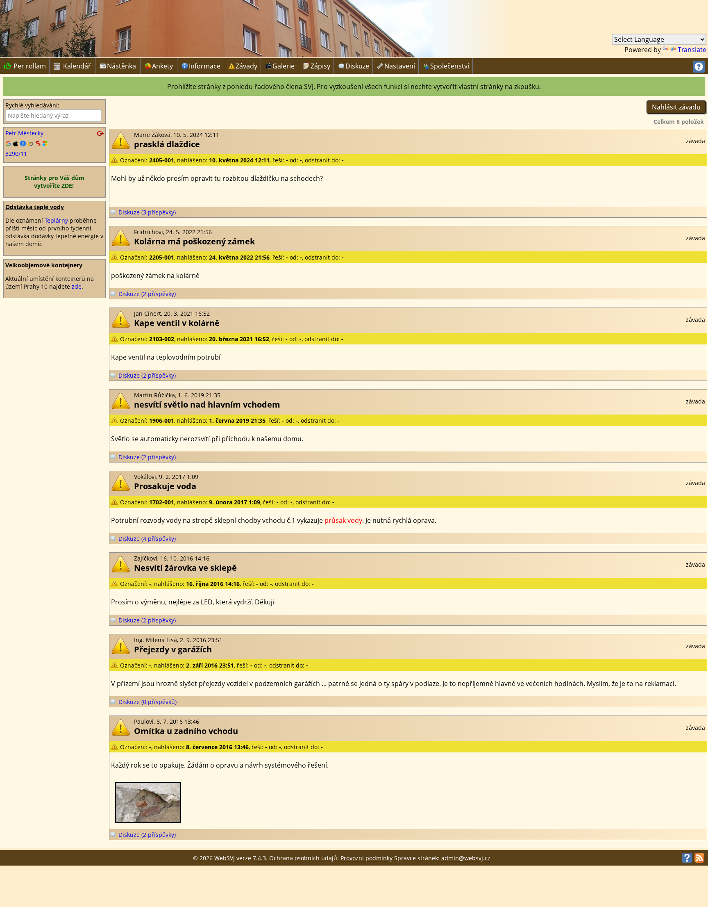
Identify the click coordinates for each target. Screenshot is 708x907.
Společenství (449, 66)
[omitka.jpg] (148, 821)
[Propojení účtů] (54, 144)
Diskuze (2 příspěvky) (147, 294)
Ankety (162, 66)
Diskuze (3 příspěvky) (147, 212)
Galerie (283, 66)
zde (77, 286)
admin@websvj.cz (465, 858)
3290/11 (16, 153)
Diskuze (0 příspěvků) (147, 702)
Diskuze (357, 66)
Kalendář (72, 66)
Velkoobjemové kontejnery (43, 265)
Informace (204, 66)
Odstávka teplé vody (34, 207)
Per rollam (25, 66)
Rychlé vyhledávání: (32, 105)
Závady (246, 66)
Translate (692, 49)
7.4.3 (259, 858)
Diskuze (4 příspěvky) (147, 538)
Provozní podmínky (366, 858)
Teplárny (56, 220)
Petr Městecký (24, 133)
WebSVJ (224, 858)
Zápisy (320, 66)
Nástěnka (121, 66)
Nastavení (399, 66)
